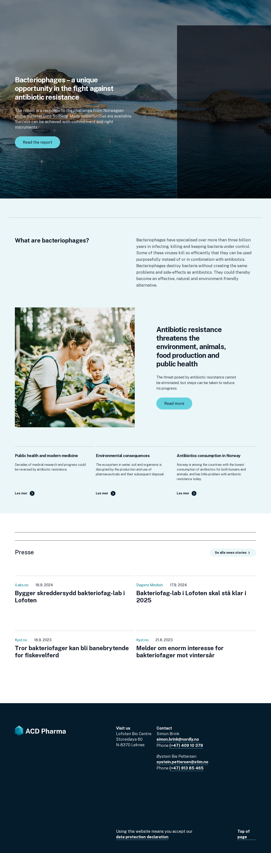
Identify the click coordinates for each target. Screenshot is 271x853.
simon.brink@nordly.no (178, 739)
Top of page (243, 834)
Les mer (21, 493)
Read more (174, 403)
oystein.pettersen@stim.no (182, 762)
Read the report (37, 142)
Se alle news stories (231, 553)
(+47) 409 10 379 (186, 745)
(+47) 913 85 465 (186, 768)
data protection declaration (142, 837)
